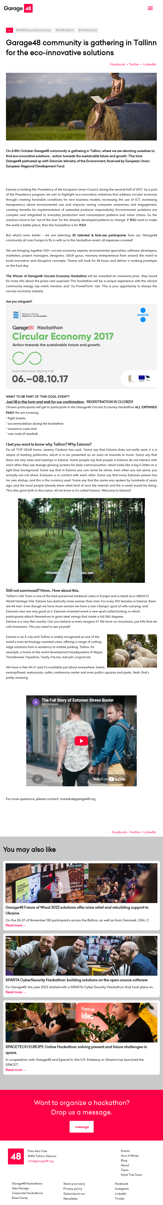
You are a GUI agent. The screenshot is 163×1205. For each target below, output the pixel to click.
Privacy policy (72, 1189)
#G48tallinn (65, 30)
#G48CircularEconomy (33, 30)
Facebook (117, 64)
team (125, 1170)
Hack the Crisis (131, 1175)
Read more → (16, 925)
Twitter (134, 64)
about (125, 1165)
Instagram (122, 1189)
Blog (124, 1160)
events (125, 1151)
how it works (130, 1156)
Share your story (74, 1184)
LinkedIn (149, 64)
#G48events (88, 30)
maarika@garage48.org (77, 799)
